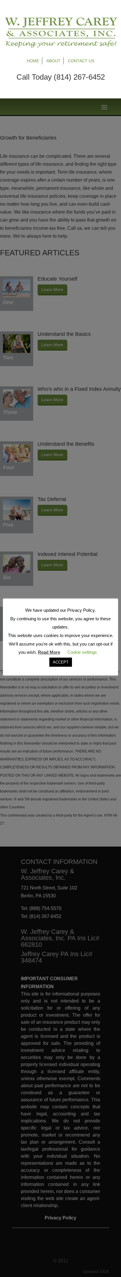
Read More (49, 652)
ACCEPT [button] (60, 662)
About (53, 60)
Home (33, 60)
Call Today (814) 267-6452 (60, 77)
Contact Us (81, 60)
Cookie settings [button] (82, 652)
